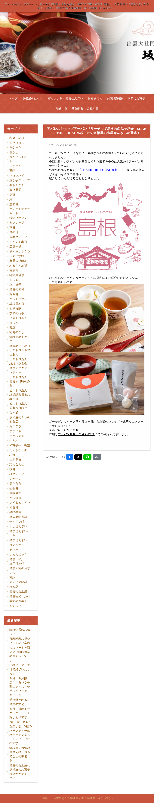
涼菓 (12, 194)
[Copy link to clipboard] (97, 457)
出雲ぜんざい (18, 540)
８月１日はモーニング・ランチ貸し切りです (19, 713)
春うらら (15, 483)
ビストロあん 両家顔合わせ (19, 405)
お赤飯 (13, 412)
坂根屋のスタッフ (19, 339)
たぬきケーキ (18, 450)
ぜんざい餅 (16, 521)
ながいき (15, 431)
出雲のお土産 (18, 591)
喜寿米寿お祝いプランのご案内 (19, 640)
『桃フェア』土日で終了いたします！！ (19, 669)
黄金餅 (13, 294)
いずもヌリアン (19, 502)
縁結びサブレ (18, 217)
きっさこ (15, 322)
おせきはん (95, 98)
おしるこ (15, 279)
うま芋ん (15, 166)
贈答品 (13, 586)
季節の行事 (16, 313)
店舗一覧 (15, 246)
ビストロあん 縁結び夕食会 (19, 361)
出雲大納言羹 (18, 516)
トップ (13, 98)
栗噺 (12, 170)
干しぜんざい (18, 526)
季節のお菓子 (136, 98)
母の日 (13, 232)
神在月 (13, 507)
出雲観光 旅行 (19, 596)
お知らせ (15, 605)
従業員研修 (16, 275)
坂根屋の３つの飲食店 (19, 419)
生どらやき (16, 435)
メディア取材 (18, 581)
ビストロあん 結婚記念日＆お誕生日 (19, 394)
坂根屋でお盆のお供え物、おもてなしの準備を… (19, 754)
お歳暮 (13, 270)
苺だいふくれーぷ (19, 159)
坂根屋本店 (16, 303)
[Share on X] (78, 457)
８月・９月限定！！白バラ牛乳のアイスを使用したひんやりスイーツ (19, 687)
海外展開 (15, 189)
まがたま (15, 478)
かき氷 (13, 440)
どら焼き (15, 497)
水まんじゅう (18, 554)
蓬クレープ (16, 222)
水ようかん (16, 544)
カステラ (15, 426)
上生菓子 (15, 284)
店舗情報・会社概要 (85, 108)
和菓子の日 (16, 137)
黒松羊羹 (15, 512)
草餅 (12, 227)
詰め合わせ (16, 464)
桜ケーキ (15, 147)
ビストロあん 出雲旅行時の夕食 (19, 381)
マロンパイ (16, 175)
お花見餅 (15, 459)
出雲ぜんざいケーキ (19, 533)
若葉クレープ (18, 236)
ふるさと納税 (18, 265)
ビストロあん (18, 318)
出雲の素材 (16, 289)
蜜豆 (12, 327)
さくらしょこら (19, 251)
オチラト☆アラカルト (19, 211)
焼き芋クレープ (19, 180)
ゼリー (13, 549)
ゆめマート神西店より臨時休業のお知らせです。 (19, 654)
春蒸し (13, 152)
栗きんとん (16, 185)
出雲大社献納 (18, 260)
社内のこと (16, 332)
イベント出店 (18, 241)
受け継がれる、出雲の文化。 (19, 702)
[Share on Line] (87, 457)
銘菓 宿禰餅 (115, 98)
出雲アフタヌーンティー (19, 370)
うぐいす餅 (16, 256)
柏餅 (12, 454)
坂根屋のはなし (32, 98)
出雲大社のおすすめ (19, 570)
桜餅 (12, 469)
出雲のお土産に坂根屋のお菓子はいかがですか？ (19, 772)
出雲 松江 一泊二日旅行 (19, 561)
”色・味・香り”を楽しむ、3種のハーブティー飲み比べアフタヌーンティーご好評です (20, 733)
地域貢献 (15, 308)
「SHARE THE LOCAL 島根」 (100, 169)
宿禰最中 (15, 493)
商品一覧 (61, 108)
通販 (12, 577)
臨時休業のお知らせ (19, 631)
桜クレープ (16, 473)
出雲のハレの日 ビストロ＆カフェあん (21, 350)
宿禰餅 (13, 488)
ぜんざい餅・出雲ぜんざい (65, 98)
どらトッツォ (18, 298)
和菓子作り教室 (19, 445)
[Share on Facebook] (69, 457)
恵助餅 (13, 204)
